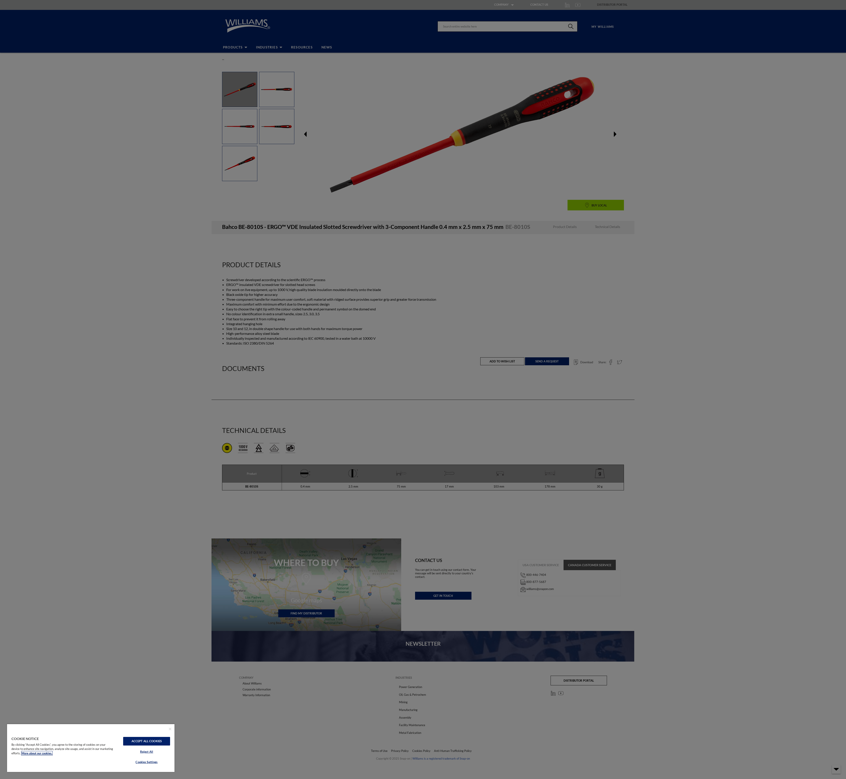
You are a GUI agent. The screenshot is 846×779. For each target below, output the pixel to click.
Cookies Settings (146, 762)
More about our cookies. (37, 753)
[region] (90, 748)
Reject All (146, 751)
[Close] (170, 729)
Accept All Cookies (147, 741)
